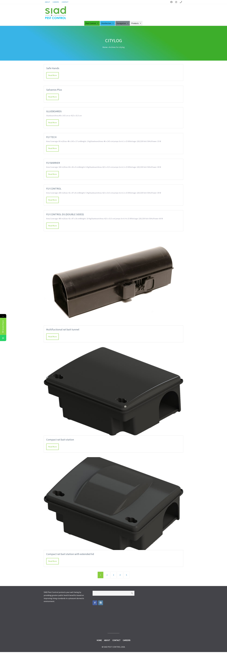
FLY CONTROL (53, 188)
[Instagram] (100, 602)
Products (135, 23)
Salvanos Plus (54, 89)
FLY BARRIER (53, 162)
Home (105, 47)
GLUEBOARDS (54, 111)
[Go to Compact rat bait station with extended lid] (113, 503)
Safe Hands (52, 68)
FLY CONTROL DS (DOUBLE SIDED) (65, 214)
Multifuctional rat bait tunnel (62, 329)
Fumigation (121, 23)
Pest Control (90, 23)
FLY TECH (51, 137)
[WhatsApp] (3, 338)
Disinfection (106, 23)
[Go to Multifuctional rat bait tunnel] (113, 280)
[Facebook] (95, 602)
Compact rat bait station (60, 439)
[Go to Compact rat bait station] (113, 391)
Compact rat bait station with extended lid (70, 554)
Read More (52, 75)
